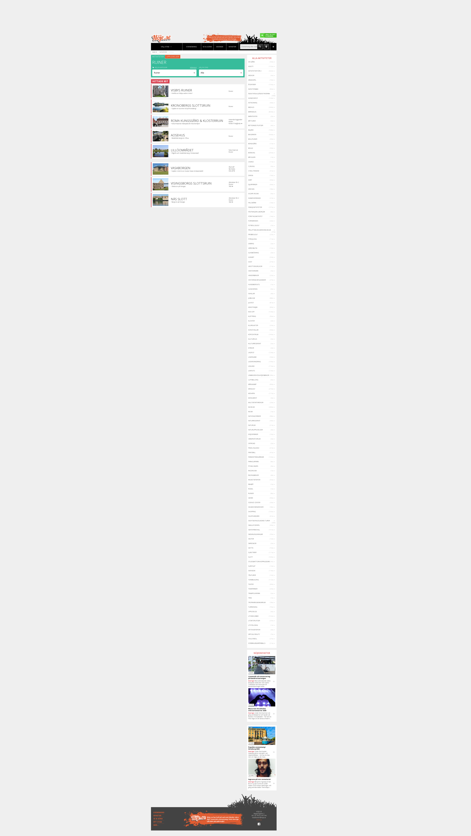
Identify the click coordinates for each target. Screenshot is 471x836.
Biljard (251, 130)
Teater (251, 584)
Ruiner (251, 493)
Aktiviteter (163, 52)
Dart (250, 180)
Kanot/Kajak (252, 307)
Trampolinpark (254, 593)
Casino (251, 162)
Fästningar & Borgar (256, 212)
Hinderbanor (253, 275)
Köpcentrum (253, 334)
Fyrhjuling (252, 239)
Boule (250, 148)
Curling (251, 166)
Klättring (252, 316)
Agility (250, 66)
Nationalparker (254, 416)
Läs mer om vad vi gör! (215, 821)
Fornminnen (253, 221)
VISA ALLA (193, 68)
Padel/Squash (253, 448)
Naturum (251, 425)
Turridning (252, 607)
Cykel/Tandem (253, 171)
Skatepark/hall (254, 530)
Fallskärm (252, 203)
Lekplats (251, 371)
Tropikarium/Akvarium (257, 602)
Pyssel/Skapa (253, 466)
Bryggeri (251, 157)
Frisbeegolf (253, 234)
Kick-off (251, 312)
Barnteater (252, 116)
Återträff (252, 85)
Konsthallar (253, 330)
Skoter (251, 539)
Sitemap (259, 820)
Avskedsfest (253, 98)
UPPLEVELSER (172, 56)
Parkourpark (253, 462)
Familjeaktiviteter (255, 207)
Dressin (251, 189)
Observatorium (254, 439)
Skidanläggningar (255, 534)
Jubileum (251, 298)
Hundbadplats (254, 284)
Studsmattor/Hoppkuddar (259, 562)
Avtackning (252, 103)
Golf (250, 262)
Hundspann (252, 289)
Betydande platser (255, 125)
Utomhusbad (253, 616)
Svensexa (251, 571)
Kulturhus (252, 339)
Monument (252, 398)
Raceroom (252, 471)
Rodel (250, 489)
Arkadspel (252, 80)
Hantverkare (253, 271)
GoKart (251, 257)
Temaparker (252, 589)
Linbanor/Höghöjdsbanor (258, 375)
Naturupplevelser (255, 430)
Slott (250, 557)
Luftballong (253, 380)
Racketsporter (254, 480)
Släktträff (252, 552)
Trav (250, 598)
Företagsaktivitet (255, 216)
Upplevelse (252, 612)
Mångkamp (252, 384)
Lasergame (252, 357)
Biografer (252, 134)
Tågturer (252, 575)
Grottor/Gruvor (255, 266)
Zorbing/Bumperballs (256, 643)
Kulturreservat (254, 344)
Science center (254, 502)
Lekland (251, 366)
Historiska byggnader (257, 280)
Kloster (251, 321)
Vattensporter (254, 630)
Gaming (251, 244)
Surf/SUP (251, 566)
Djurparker (252, 184)
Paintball (251, 452)
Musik (250, 412)
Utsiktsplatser (254, 621)
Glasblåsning (253, 253)
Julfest (251, 303)
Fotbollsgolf (253, 225)
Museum (251, 407)
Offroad (251, 443)
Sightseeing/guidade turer (259, 521)
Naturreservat (254, 421)
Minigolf (251, 389)
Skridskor (252, 543)
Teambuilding (253, 580)
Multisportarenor (255, 402)
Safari (250, 498)
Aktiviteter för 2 (254, 71)
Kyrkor (251, 348)
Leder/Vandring (254, 362)
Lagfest (251, 352)
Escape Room (253, 194)
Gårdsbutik (252, 248)
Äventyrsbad (253, 89)
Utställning (253, 625)
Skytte (250, 548)
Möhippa (251, 393)
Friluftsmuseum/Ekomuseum (259, 230)
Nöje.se (154, 52)
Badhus (251, 107)
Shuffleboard (253, 516)
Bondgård (252, 144)
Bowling (251, 153)
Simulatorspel (254, 525)
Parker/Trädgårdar (256, 457)
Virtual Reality (254, 634)
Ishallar (251, 294)
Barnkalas (252, 112)
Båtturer (252, 121)
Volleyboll (252, 639)
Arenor (251, 75)
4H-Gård (251, 62)
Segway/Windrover (255, 507)
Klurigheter (253, 325)
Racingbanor (253, 475)
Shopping (252, 512)
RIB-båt (251, 484)
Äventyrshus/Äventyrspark (259, 94)
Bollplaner (252, 139)
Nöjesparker (253, 434)
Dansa (250, 175)
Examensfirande (254, 198)
